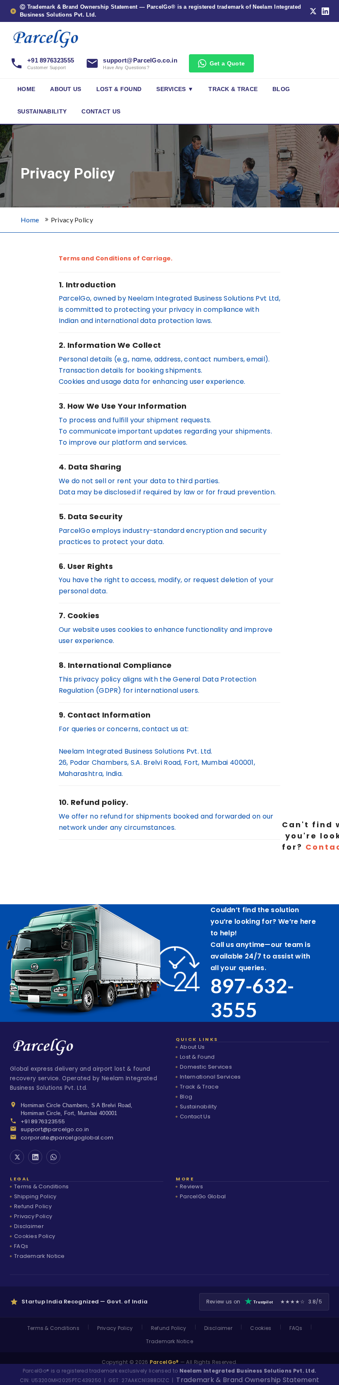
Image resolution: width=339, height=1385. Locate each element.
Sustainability (42, 111)
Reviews (191, 1186)
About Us (65, 89)
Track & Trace (233, 89)
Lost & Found (119, 89)
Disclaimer (29, 1226)
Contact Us (100, 111)
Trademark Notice (39, 1256)
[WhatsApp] (53, 1157)
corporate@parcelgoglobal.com (67, 1138)
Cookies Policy (34, 1236)
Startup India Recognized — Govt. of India (84, 1302)
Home (26, 89)
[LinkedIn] (325, 11)
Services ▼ (174, 89)
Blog (281, 89)
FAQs (21, 1246)
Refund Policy (33, 1206)
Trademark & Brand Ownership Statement (247, 1380)
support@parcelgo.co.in (55, 1129)
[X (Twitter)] (313, 11)
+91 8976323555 (50, 60)
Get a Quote (227, 63)
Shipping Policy (35, 1196)
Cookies (260, 1328)
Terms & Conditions (41, 1186)
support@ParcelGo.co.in (140, 60)
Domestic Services (206, 1067)
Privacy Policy (72, 220)
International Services (210, 1077)
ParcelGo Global (203, 1196)
